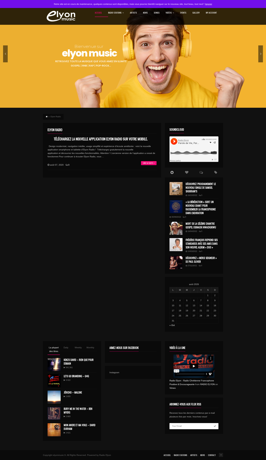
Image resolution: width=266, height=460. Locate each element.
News (145, 13)
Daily (66, 347)
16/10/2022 (192, 195)
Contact (212, 455)
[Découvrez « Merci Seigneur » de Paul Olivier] (176, 262)
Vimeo (172, 388)
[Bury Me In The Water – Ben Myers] (54, 413)
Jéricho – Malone (73, 392)
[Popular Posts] (186, 172)
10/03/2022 (192, 251)
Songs (156, 13)
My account (211, 13)
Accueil (98, 13)
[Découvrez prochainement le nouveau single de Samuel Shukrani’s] (176, 188)
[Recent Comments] (201, 172)
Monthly (90, 347)
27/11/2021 (192, 266)
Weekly (78, 347)
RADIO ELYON (207, 384)
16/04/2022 (192, 231)
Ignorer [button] (208, 4)
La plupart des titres (54, 349)
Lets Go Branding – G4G (76, 376)
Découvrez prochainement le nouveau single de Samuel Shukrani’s (201, 187)
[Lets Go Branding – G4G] (54, 380)
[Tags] (215, 172)
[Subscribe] (215, 426)
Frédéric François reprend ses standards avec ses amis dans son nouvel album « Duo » (202, 243)
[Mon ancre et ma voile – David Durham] (54, 429)
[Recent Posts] (172, 172)
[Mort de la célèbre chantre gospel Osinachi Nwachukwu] (176, 228)
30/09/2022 (176, 217)
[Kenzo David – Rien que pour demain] (54, 364)
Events (183, 13)
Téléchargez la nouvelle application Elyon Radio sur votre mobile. (101, 138)
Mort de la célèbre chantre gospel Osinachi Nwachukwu (201, 225)
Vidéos (169, 13)
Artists (133, 13)
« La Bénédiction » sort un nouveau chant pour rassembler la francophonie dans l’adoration (201, 207)
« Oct (172, 325)
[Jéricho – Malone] (54, 397)
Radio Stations (114, 13)
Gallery (196, 13)
